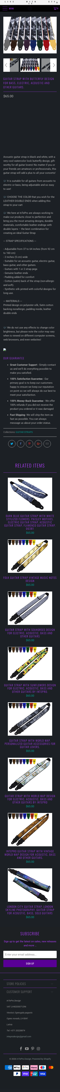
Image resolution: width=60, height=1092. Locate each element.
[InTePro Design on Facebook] (21, 1049)
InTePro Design (24, 1059)
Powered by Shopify (41, 1059)
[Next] (53, 35)
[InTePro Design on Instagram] (38, 1049)
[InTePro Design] (30, 8)
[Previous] (6, 35)
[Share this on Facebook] (20, 443)
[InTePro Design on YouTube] (27, 1049)
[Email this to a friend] (47, 443)
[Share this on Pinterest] (29, 443)
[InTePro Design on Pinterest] (32, 1049)
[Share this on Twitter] (12, 443)
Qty (5, 128)
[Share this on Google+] (38, 443)
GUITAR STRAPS (24, 432)
